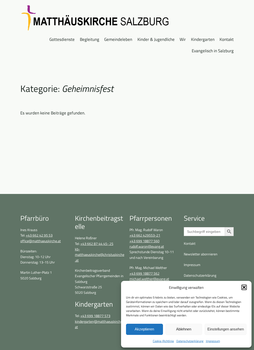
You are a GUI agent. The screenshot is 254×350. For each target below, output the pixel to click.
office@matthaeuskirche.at (40, 241)
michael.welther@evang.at (149, 279)
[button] (244, 287)
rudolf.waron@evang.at (146, 246)
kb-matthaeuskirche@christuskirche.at (99, 254)
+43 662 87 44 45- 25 (96, 243)
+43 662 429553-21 (144, 235)
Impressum (213, 341)
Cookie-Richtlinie (163, 341)
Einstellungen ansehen (225, 329)
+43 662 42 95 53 (39, 235)
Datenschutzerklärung (189, 341)
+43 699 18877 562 (144, 273)
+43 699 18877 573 (95, 316)
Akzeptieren (144, 329)
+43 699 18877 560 (144, 241)
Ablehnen (183, 329)
